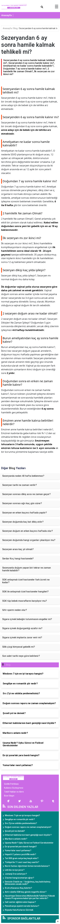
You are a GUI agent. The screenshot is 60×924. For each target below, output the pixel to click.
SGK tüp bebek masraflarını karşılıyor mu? (24, 600)
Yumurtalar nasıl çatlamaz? (18, 850)
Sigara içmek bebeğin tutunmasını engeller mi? (27, 619)
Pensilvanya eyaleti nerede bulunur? (22, 906)
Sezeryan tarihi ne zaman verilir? (19, 485)
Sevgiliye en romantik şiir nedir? (20, 819)
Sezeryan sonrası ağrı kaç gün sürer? (22, 503)
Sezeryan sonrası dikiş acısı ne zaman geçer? (26, 494)
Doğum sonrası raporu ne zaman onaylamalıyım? (28, 827)
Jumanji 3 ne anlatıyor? (16, 874)
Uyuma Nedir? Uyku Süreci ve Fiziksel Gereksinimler (29, 843)
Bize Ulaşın (9, 796)
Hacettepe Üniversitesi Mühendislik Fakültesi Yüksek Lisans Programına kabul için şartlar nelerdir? (30, 897)
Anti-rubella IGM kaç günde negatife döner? (25, 892)
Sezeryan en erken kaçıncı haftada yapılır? (24, 512)
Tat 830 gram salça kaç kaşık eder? (21, 858)
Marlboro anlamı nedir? (16, 839)
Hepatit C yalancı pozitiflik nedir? (20, 854)
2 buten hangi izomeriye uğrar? (19, 878)
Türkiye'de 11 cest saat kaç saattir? (22, 862)
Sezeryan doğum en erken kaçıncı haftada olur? (27, 531)
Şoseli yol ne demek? (15, 831)
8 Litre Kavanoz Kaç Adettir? (18, 888)
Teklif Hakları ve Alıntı (14, 792)
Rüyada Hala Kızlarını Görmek (19, 910)
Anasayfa (6, 15)
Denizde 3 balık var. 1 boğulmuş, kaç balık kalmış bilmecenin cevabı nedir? (27, 883)
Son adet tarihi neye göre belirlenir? (21, 656)
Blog (15, 28)
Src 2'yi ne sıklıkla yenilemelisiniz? (21, 823)
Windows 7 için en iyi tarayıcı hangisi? (22, 815)
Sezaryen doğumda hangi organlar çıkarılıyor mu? (28, 540)
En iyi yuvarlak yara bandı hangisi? (21, 846)
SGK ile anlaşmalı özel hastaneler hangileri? (25, 591)
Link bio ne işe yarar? (14, 870)
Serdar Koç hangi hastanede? (18, 558)
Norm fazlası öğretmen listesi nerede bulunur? (27, 866)
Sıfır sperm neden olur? (14, 610)
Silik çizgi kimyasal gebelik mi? (18, 646)
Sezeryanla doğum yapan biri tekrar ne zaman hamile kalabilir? (26, 569)
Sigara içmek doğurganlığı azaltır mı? (22, 628)
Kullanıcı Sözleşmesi (13, 788)
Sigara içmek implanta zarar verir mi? (22, 637)
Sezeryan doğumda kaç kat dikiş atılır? (23, 521)
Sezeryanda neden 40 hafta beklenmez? (23, 475)
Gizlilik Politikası (11, 784)
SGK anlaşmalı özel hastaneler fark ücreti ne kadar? (26, 581)
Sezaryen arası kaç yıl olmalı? (18, 549)
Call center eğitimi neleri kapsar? (20, 902)
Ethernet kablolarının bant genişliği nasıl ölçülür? (28, 835)
